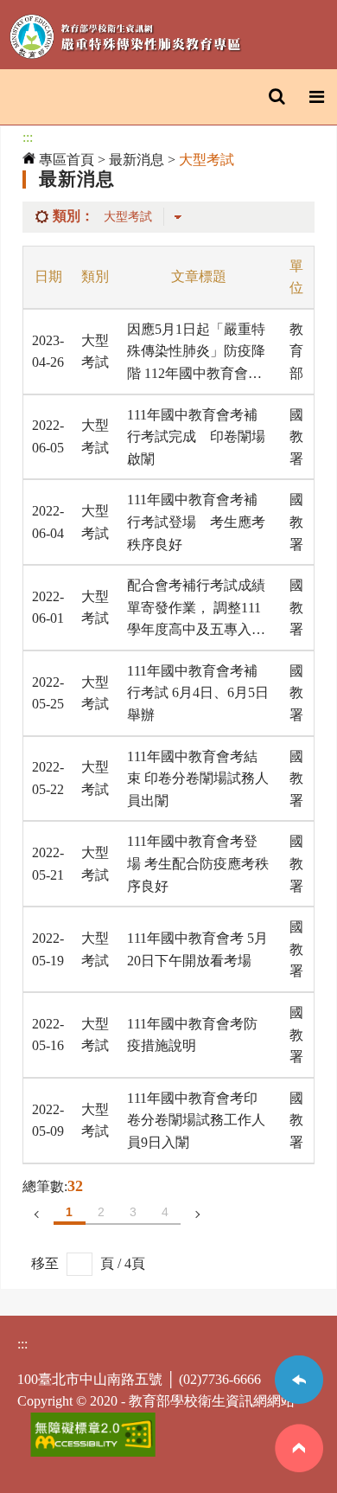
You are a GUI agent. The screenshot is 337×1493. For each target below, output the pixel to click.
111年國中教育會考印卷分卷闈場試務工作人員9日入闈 (196, 1120)
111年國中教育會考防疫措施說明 (192, 1035)
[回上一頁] (299, 1413)
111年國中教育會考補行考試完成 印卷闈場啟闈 (196, 436)
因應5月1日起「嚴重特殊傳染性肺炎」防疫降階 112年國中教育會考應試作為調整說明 (196, 353)
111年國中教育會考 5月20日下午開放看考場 (197, 949)
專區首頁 (64, 159)
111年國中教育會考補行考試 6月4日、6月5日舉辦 (198, 692)
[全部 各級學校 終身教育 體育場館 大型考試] (146, 216)
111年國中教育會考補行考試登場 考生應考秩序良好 (196, 521)
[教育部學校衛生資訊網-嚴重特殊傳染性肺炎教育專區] (125, 40)
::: (27, 137)
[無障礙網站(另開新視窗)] (93, 1452)
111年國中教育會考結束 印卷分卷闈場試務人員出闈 (198, 778)
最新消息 (136, 159)
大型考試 (206, 159)
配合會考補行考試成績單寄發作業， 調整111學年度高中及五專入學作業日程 (196, 609)
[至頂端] (299, 1467)
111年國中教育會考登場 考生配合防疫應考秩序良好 (198, 863)
